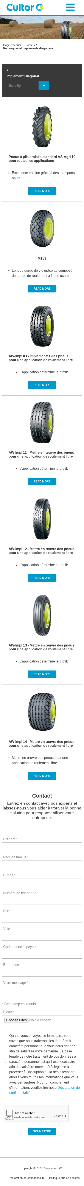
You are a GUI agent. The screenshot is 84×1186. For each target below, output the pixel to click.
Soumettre (42, 1131)
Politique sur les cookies (64, 1178)
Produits (30, 45)
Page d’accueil (12, 45)
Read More (42, 191)
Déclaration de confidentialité (27, 1178)
